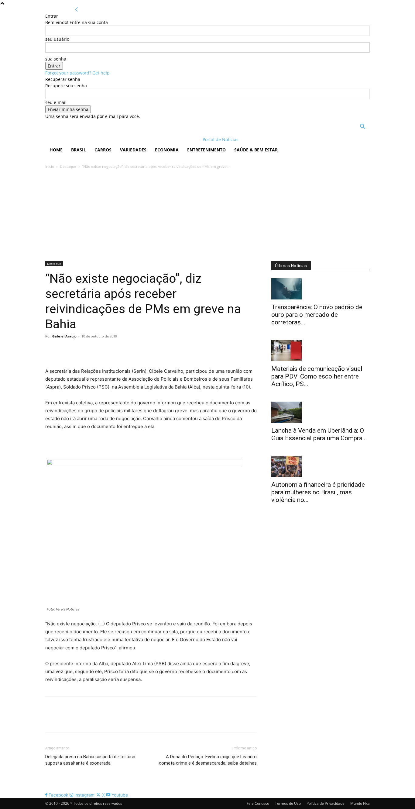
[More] (107, 350)
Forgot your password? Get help (77, 73)
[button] (362, 127)
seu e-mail (56, 102)
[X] (65, 350)
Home (56, 150)
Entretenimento (206, 150)
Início (49, 166)
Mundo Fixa (360, 803)
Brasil (78, 150)
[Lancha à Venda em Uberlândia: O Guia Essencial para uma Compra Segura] (320, 412)
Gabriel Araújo (64, 336)
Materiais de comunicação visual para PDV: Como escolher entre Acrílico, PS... (316, 376)
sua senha (55, 59)
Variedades (133, 150)
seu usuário (57, 39)
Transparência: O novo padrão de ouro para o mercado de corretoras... (316, 314)
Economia (167, 150)
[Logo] (84, 139)
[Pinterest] (79, 350)
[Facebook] (51, 350)
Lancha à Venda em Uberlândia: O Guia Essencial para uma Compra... (319, 434)
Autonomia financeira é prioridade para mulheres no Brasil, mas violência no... (318, 492)
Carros (102, 150)
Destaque (68, 166)
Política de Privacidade (326, 803)
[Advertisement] (207, 215)
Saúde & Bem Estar (256, 150)
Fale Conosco (258, 803)
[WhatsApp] (93, 350)
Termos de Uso (288, 803)
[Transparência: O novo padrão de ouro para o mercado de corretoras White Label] (320, 288)
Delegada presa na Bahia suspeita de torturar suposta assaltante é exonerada (90, 760)
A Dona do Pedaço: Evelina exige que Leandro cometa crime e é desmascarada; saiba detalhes (208, 760)
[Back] (76, 9)
